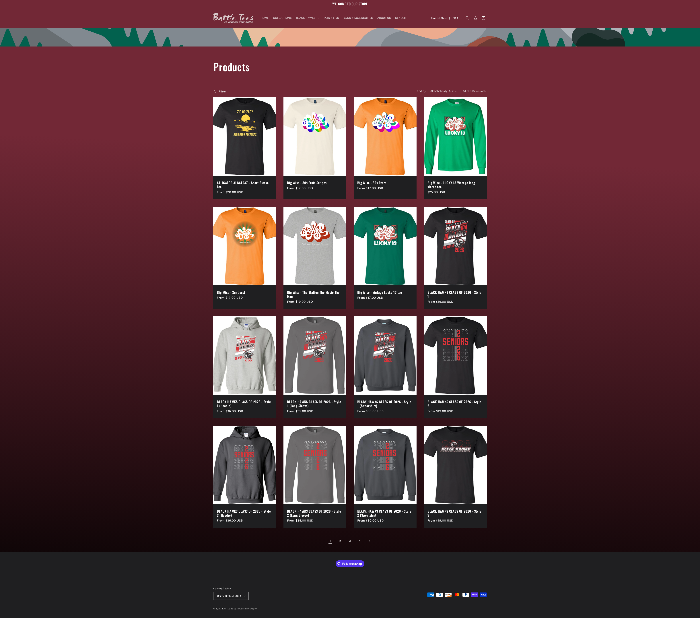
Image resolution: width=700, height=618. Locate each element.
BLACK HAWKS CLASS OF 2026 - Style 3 (454, 513)
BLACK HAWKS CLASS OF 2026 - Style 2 (454, 404)
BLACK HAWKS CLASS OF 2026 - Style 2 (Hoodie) (244, 513)
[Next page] (370, 541)
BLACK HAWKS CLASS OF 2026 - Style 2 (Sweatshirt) (384, 513)
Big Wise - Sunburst (231, 292)
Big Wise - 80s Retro (371, 183)
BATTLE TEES (229, 609)
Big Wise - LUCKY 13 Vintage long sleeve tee (451, 185)
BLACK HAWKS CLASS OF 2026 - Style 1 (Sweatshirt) (384, 404)
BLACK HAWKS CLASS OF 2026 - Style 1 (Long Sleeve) (314, 404)
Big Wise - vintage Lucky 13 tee (379, 292)
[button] (307, 18)
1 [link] (330, 541)
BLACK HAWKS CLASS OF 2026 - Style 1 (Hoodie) (244, 404)
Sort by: (422, 91)
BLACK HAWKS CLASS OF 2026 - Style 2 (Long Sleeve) (314, 513)
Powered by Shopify (247, 609)
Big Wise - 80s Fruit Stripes (307, 183)
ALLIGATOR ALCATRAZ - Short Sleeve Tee (243, 185)
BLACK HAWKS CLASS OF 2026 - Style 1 (454, 294)
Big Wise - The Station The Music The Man (313, 294)
